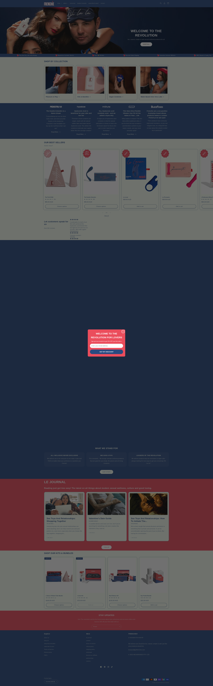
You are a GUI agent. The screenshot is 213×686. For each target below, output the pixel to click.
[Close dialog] (123, 331)
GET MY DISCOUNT (106, 352)
